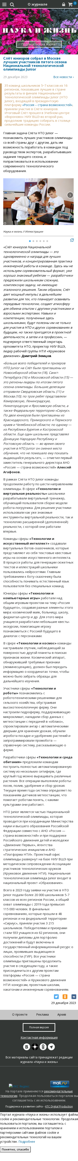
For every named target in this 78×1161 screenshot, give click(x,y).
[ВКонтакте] (74, 996)
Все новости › (63, 77)
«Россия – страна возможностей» (47, 105)
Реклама (42, 1014)
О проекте (20, 1014)
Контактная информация (39, 1037)
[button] (70, 195)
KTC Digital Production (59, 1106)
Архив (61, 1014)
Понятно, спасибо (15, 1149)
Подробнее (26, 1141)
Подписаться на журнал (39, 44)
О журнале (37, 4)
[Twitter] (56, 996)
